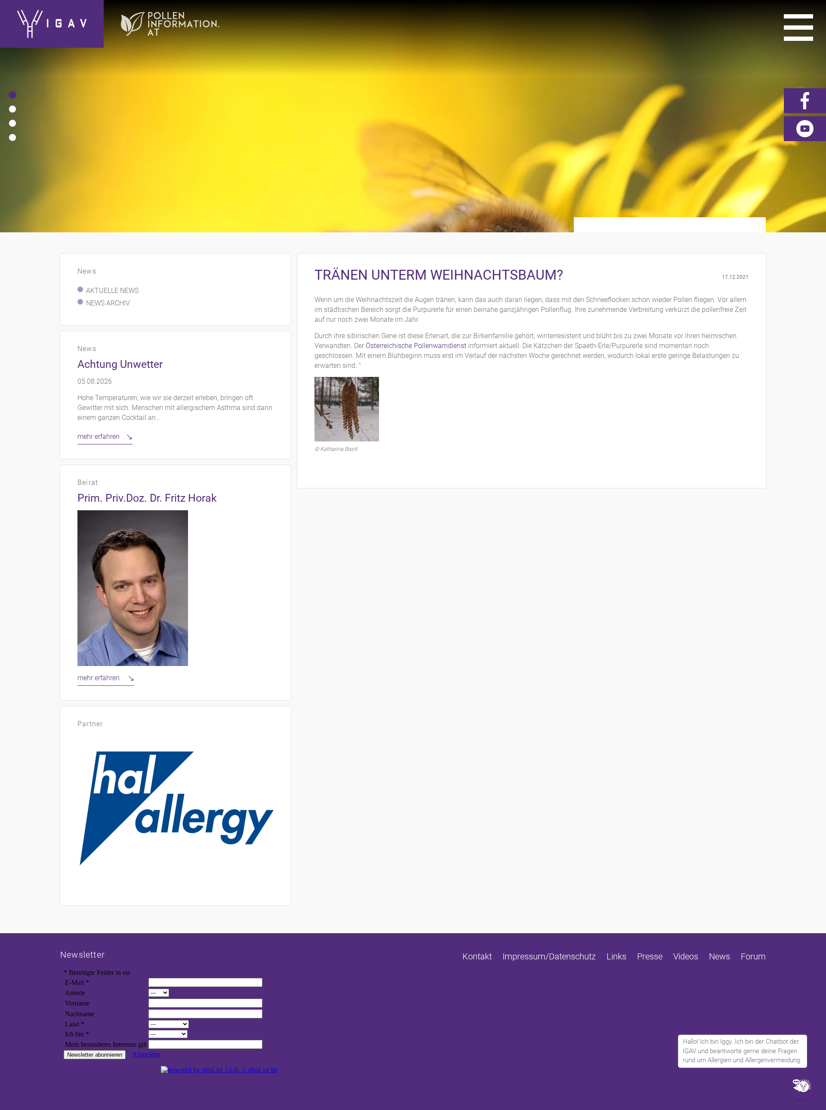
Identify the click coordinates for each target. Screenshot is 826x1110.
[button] (12, 95)
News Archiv (108, 303)
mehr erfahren (98, 436)
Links (616, 956)
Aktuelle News (112, 291)
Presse (650, 956)
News (719, 956)
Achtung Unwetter (120, 364)
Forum (753, 956)
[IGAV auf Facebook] (805, 100)
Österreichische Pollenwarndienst (416, 346)
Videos (685, 956)
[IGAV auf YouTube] (805, 128)
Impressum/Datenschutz (549, 956)
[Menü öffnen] (798, 27)
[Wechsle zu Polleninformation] (170, 24)
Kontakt (477, 956)
